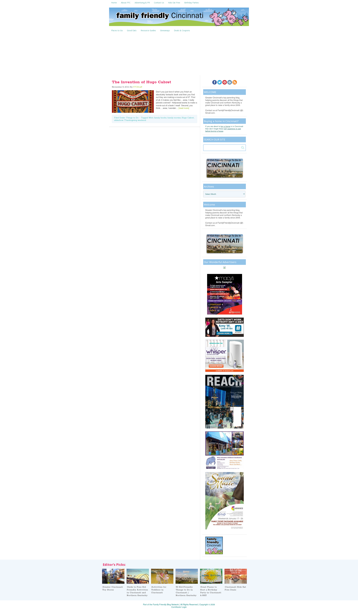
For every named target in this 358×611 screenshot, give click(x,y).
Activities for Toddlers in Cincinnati (158, 590)
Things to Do (132, 117)
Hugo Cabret (188, 117)
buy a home (225, 126)
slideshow (118, 120)
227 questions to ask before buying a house (223, 129)
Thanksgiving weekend (135, 120)
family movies (174, 117)
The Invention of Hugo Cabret (141, 82)
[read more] (184, 107)
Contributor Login (179, 607)
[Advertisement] (179, 54)
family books (160, 117)
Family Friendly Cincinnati (179, 18)
